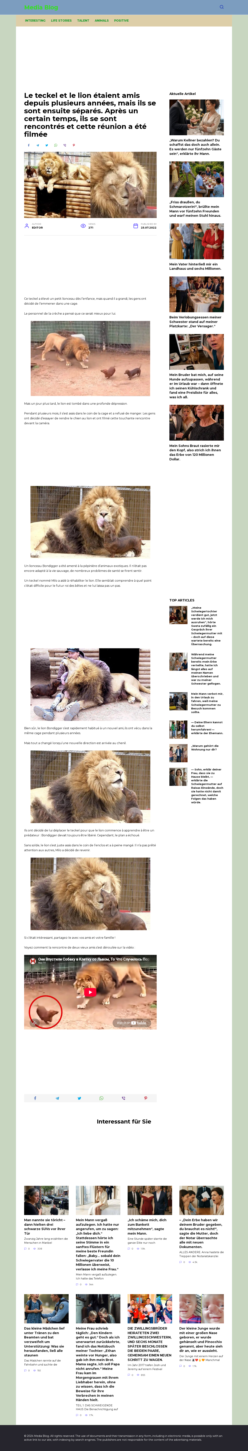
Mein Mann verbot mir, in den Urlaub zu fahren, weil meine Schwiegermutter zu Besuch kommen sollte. (207, 703)
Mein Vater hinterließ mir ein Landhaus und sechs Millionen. (195, 266)
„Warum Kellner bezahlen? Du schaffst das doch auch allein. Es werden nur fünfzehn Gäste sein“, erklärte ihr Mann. (195, 147)
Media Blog (41, 7)
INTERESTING (35, 20)
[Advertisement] (124, 61)
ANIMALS (102, 20)
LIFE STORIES (61, 20)
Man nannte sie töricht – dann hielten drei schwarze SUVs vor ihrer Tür (45, 1226)
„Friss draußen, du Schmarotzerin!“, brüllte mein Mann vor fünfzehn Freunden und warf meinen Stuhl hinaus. (195, 208)
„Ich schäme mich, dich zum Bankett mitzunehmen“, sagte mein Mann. (147, 1226)
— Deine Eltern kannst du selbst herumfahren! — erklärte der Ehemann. (207, 728)
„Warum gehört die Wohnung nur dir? (205, 747)
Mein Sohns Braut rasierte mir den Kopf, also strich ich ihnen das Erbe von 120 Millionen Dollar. (195, 452)
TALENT (83, 20)
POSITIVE (121, 20)
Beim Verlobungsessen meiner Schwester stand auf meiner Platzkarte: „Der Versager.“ (195, 321)
